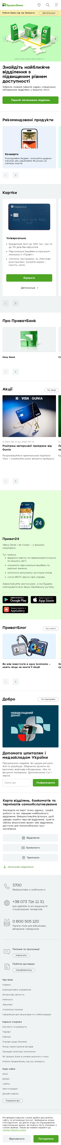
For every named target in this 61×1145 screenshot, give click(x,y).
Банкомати (33, 847)
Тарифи (7, 1032)
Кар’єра (7, 1037)
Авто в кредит (10, 1089)
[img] (13, 5)
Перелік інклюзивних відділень (30, 100)
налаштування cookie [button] (14, 1130)
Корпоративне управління (17, 990)
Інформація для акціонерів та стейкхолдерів (27, 1014)
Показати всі (13, 1101)
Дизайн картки (11, 1094)
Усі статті (51, 628)
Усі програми (48, 699)
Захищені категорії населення (19, 1051)
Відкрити (29, 278)
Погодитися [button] (46, 1138)
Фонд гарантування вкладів (18, 1046)
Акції (5, 1074)
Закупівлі (8, 1004)
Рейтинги (8, 999)
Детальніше (49, 13)
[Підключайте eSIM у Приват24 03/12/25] (38, 59)
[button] (56, 5)
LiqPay (6, 1084)
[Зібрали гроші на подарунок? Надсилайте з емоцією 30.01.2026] (33, 59)
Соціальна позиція (13, 1009)
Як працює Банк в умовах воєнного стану (26, 1056)
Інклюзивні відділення (20, 867)
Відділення (33, 837)
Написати (21, 955)
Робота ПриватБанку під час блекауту (24, 1061)
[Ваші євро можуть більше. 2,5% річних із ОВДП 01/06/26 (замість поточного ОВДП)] (17, 59)
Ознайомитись (24, 970)
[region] (30, 248)
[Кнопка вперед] (16, 175)
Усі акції (51, 390)
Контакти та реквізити (15, 1027)
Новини (7, 985)
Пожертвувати (45, 782)
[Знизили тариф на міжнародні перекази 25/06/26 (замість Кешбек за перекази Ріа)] (27, 59)
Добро (6, 1079)
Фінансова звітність (14, 994)
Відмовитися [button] (16, 1138)
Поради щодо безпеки (15, 1042)
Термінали (33, 857)
